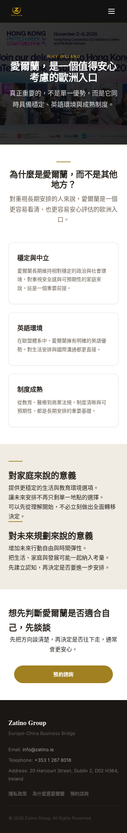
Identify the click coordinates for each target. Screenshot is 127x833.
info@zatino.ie (38, 749)
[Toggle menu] (111, 11)
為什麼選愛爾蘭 (48, 793)
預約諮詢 (63, 674)
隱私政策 (17, 793)
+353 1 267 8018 (53, 760)
